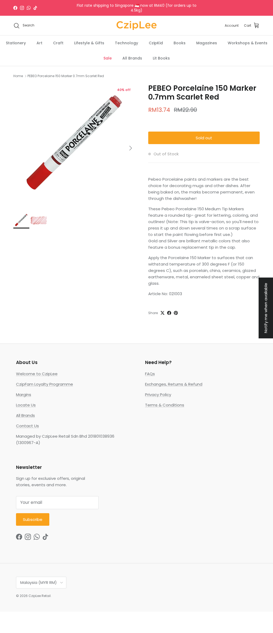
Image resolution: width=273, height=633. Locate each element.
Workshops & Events (247, 43)
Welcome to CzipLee (37, 374)
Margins (23, 394)
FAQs (150, 374)
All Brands (132, 58)
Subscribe (32, 519)
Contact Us (27, 426)
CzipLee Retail (40, 596)
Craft (58, 43)
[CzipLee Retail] (136, 25)
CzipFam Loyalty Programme (44, 384)
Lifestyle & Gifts (89, 43)
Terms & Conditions (164, 405)
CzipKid (156, 43)
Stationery (16, 43)
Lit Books (161, 58)
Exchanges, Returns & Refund (173, 384)
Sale (107, 58)
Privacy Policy (158, 394)
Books (180, 43)
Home (18, 76)
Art (39, 43)
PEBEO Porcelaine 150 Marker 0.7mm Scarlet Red (65, 76)
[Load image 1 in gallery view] (74, 145)
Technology (126, 43)
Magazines (206, 43)
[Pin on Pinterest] (176, 313)
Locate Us (26, 405)
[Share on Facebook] (169, 313)
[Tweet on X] (162, 313)
